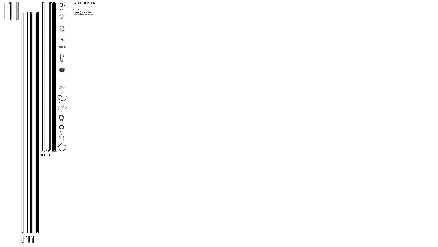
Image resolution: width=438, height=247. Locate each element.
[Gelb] (54, 168)
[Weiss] (54, 158)
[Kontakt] (34, 239)
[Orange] (54, 178)
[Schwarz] (54, 77)
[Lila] (54, 188)
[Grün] (54, 218)
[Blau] (54, 208)
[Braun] (54, 198)
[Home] (34, 6)
